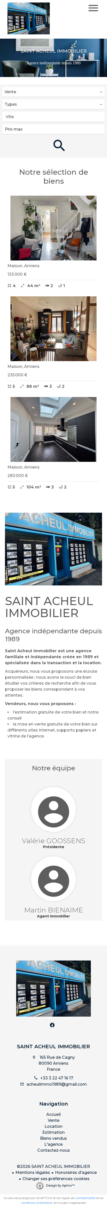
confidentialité (85, 1198)
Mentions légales (32, 1172)
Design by (60, 1185)
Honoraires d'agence (76, 1172)
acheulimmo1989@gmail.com (57, 1084)
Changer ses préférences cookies (56, 1178)
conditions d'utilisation (37, 1203)
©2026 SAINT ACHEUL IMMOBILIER (53, 1166)
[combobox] (53, 92)
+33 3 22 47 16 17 (56, 1078)
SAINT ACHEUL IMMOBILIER (53, 1046)
